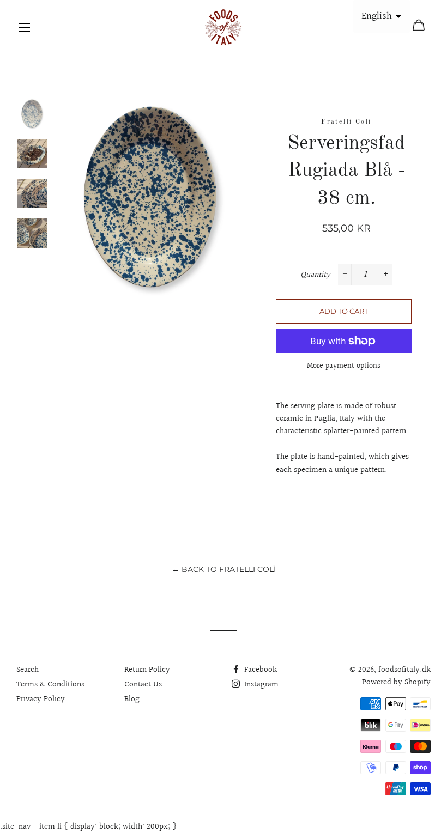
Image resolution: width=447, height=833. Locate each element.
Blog (132, 699)
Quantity (315, 275)
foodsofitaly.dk (404, 670)
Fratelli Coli (346, 122)
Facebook (259, 670)
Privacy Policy (40, 699)
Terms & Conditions (50, 684)
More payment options (343, 366)
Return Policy (147, 670)
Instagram (260, 684)
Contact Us (143, 684)
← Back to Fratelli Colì (224, 569)
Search (27, 670)
